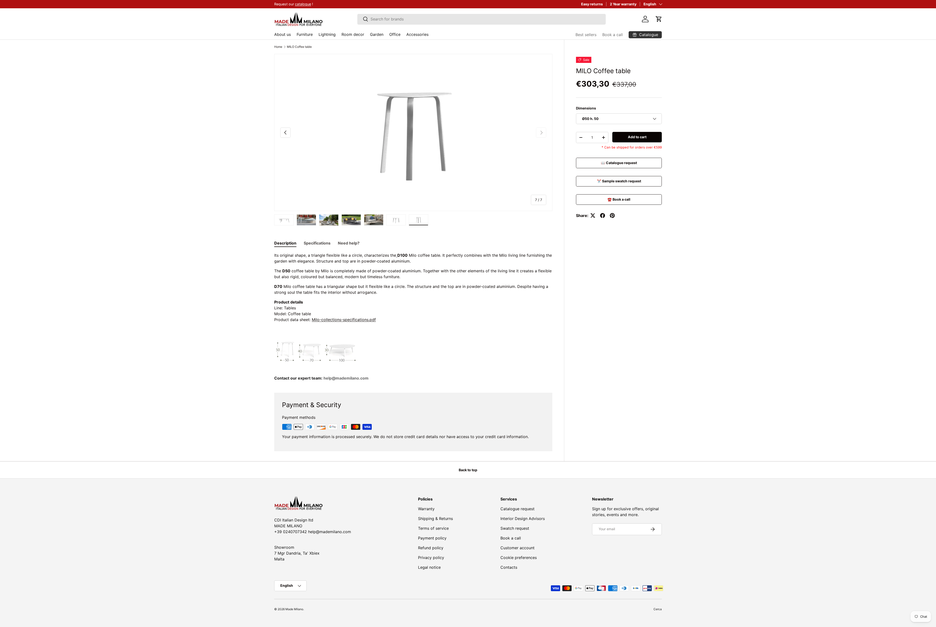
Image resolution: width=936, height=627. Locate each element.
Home (278, 46)
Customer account (517, 547)
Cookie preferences (518, 557)
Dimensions (586, 108)
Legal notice (429, 567)
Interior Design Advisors (522, 518)
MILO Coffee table (299, 46)
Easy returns (592, 4)
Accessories (417, 34)
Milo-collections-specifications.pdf (344, 319)
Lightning (327, 34)
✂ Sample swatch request (619, 181)
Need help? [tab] (349, 243)
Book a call (612, 34)
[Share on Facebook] (602, 215)
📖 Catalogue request (619, 163)
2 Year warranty (623, 4)
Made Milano (294, 609)
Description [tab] (285, 243)
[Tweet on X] (593, 215)
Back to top (468, 470)
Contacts (508, 567)
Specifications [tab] (317, 243)
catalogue (303, 4)
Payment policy (432, 538)
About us (282, 34)
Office (394, 34)
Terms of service (433, 528)
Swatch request (514, 528)
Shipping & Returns (435, 518)
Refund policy (430, 547)
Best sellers (585, 34)
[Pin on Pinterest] (612, 215)
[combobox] (481, 19)
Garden (376, 34)
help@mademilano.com (346, 378)
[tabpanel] (413, 316)
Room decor (352, 34)
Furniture (305, 34)
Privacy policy (431, 557)
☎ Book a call (618, 199)
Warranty (426, 508)
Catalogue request (517, 508)
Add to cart (637, 137)
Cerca (657, 609)
